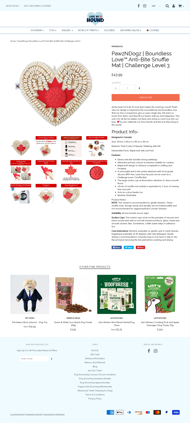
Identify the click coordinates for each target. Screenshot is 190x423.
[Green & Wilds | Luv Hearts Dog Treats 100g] (73, 294)
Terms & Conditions (95, 394)
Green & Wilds (73, 318)
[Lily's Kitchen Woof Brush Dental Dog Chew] (116, 294)
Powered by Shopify (34, 414)
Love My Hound (17, 414)
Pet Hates (29, 318)
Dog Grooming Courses (37, 6)
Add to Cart (145, 97)
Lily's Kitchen (116, 318)
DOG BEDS (109, 30)
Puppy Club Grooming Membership (95, 386)
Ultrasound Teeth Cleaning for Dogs (95, 390)
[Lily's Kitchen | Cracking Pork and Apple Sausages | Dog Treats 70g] (160, 294)
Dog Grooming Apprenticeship (95, 382)
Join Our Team (95, 370)
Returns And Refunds (95, 362)
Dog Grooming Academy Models (95, 378)
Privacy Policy (95, 398)
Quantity (116, 83)
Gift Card (95, 354)
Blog (95, 366)
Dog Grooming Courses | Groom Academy (95, 374)
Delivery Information (95, 358)
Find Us (95, 350)
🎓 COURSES (152, 30)
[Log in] (172, 6)
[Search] (167, 6)
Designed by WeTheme (54, 414)
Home (13, 41)
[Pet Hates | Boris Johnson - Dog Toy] (29, 294)
